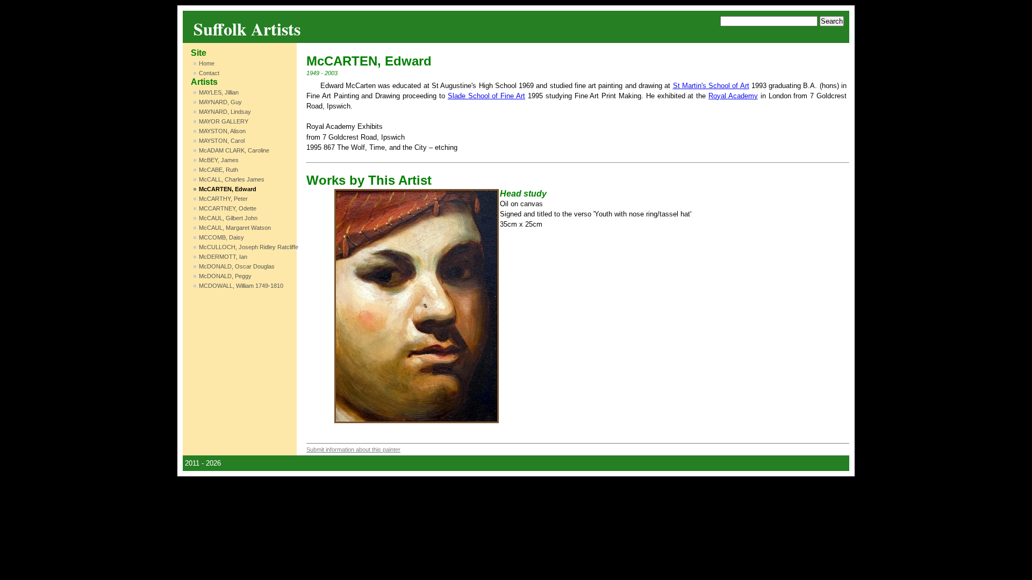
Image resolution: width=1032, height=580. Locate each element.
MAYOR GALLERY (223, 121)
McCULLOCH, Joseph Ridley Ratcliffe (248, 247)
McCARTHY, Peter (223, 198)
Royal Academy (733, 96)
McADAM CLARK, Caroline (234, 150)
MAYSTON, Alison (222, 131)
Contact (209, 73)
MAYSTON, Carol (222, 140)
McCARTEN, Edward (227, 189)
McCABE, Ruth (218, 169)
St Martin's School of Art (711, 86)
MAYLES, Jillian (219, 92)
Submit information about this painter (353, 449)
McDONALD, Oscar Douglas (237, 266)
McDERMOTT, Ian (223, 256)
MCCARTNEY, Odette (227, 208)
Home (206, 63)
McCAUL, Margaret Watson (235, 227)
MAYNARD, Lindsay (225, 111)
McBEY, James (219, 160)
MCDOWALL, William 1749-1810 (241, 285)
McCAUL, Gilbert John (228, 218)
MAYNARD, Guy (220, 102)
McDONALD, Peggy (225, 276)
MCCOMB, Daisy (221, 237)
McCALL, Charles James (231, 179)
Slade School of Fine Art (486, 96)
